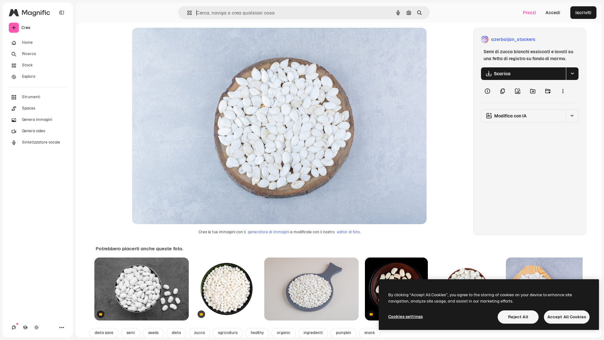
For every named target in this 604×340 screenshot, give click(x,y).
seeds (153, 332)
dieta (176, 332)
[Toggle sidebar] (62, 13)
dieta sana (104, 332)
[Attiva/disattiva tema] (36, 327)
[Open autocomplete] (187, 12)
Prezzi (529, 12)
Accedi (552, 12)
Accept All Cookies (566, 317)
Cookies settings (405, 316)
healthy (257, 332)
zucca (199, 332)
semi (130, 332)
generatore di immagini (268, 232)
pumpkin (343, 332)
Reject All (518, 317)
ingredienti (313, 332)
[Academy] (25, 327)
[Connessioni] (14, 327)
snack (369, 332)
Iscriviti (583, 12)
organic (283, 332)
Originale (174, 39)
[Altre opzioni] (562, 91)
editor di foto (348, 232)
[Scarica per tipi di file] (572, 73)
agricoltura (228, 332)
